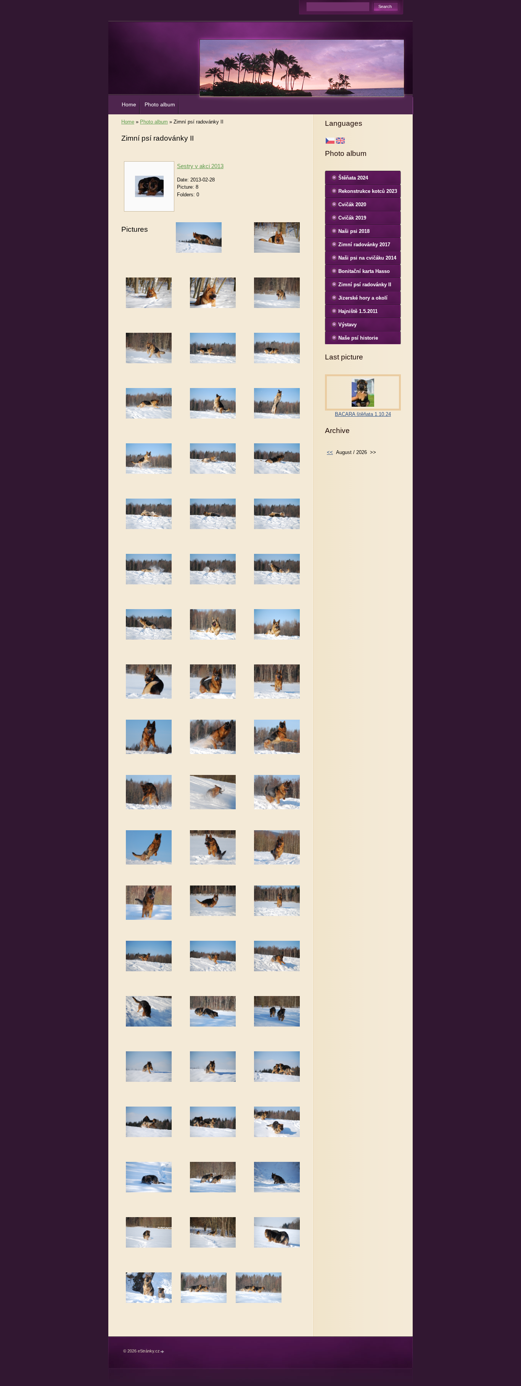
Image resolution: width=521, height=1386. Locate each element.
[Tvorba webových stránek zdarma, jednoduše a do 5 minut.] (162, 1351)
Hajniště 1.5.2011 (358, 311)
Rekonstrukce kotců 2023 (367, 191)
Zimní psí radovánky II (364, 284)
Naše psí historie (358, 338)
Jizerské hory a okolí (363, 298)
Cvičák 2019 (352, 218)
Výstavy (347, 324)
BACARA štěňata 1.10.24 (363, 414)
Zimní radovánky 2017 (364, 244)
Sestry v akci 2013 (200, 166)
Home (129, 104)
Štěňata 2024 (353, 178)
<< (330, 452)
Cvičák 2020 (352, 204)
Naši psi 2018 (354, 231)
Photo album (160, 104)
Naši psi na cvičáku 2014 (367, 258)
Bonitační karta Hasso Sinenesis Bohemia (364, 273)
